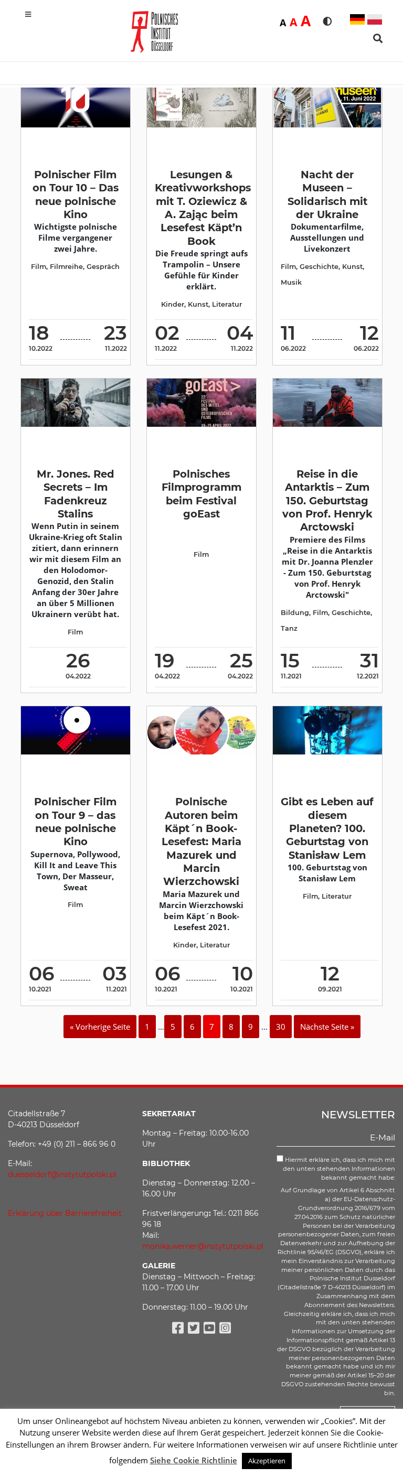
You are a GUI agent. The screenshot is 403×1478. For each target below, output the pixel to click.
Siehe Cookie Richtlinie (193, 1460)
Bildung (295, 613)
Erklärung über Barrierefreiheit (65, 1213)
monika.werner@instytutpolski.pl (202, 1246)
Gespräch (103, 267)
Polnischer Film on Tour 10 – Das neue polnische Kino (76, 194)
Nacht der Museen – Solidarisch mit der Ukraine (327, 194)
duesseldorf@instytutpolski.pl (62, 1174)
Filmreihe (66, 267)
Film (38, 267)
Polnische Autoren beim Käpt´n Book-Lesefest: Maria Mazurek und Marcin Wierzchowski (201, 841)
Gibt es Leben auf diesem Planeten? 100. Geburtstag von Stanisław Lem (327, 828)
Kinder (172, 304)
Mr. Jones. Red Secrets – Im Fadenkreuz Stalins (75, 494)
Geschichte (319, 267)
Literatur (227, 304)
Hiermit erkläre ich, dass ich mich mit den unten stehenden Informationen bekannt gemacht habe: (339, 1168)
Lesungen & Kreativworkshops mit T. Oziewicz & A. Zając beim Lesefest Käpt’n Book (203, 207)
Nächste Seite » (327, 1026)
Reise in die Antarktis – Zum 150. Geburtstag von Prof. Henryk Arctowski (327, 500)
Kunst (198, 304)
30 (280, 1026)
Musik (291, 282)
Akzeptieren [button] (266, 1460)
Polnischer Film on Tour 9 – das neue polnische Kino (75, 821)
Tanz (289, 628)
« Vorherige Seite (100, 1026)
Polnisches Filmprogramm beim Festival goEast (201, 494)
